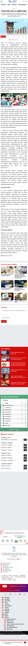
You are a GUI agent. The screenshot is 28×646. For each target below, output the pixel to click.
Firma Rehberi (8, 605)
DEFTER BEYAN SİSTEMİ (20, 577)
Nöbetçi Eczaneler (7, 563)
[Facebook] (8, 559)
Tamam (23, 633)
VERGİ (8, 4)
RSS (5, 586)
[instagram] (15, 594)
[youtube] (20, 594)
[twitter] (10, 594)
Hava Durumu (6, 564)
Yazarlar (6, 604)
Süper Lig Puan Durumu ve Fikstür (15, 624)
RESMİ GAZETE (5, 577)
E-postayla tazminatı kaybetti (7, 300)
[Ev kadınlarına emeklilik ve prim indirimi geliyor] (7, 270)
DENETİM (3, 4)
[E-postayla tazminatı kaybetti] (7, 296)
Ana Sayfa (6, 597)
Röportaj (6, 609)
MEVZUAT (14, 4)
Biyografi (6, 610)
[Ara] (24, 1)
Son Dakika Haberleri (7, 570)
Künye (6, 614)
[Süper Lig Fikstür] (26, 434)
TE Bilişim (17, 590)
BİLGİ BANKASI (22, 4)
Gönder (4, 321)
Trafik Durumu (6, 566)
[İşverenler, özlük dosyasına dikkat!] (21, 296)
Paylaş (4, 36)
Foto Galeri (7, 600)
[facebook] (6, 594)
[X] (10, 559)
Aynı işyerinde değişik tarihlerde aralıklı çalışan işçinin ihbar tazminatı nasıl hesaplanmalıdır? (20, 276)
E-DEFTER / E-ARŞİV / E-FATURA (9, 580)
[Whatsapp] (20, 559)
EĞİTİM (3, 578)
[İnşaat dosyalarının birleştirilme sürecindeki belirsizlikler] (21, 283)
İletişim (6, 615)
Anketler (6, 612)
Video (6, 602)
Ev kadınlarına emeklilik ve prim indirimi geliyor (6, 275)
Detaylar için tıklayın (14, 429)
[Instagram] (15, 559)
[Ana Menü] (1, 1)
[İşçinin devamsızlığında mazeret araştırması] (7, 283)
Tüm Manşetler (6, 569)
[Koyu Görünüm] (26, 1)
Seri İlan (6, 607)
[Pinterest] (13, 559)
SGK (14, 8)
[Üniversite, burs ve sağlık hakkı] (14, 27)
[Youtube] (18, 559)
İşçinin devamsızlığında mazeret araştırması (6, 289)
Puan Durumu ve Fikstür (8, 567)
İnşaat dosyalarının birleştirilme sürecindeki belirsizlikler (20, 289)
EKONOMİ (9, 578)
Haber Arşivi (5, 571)
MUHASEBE (22, 575)
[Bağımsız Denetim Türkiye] (12, 1)
